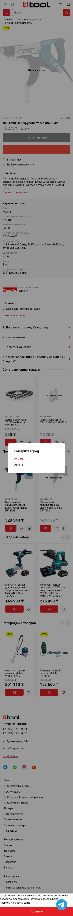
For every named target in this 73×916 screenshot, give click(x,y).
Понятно (36, 911)
